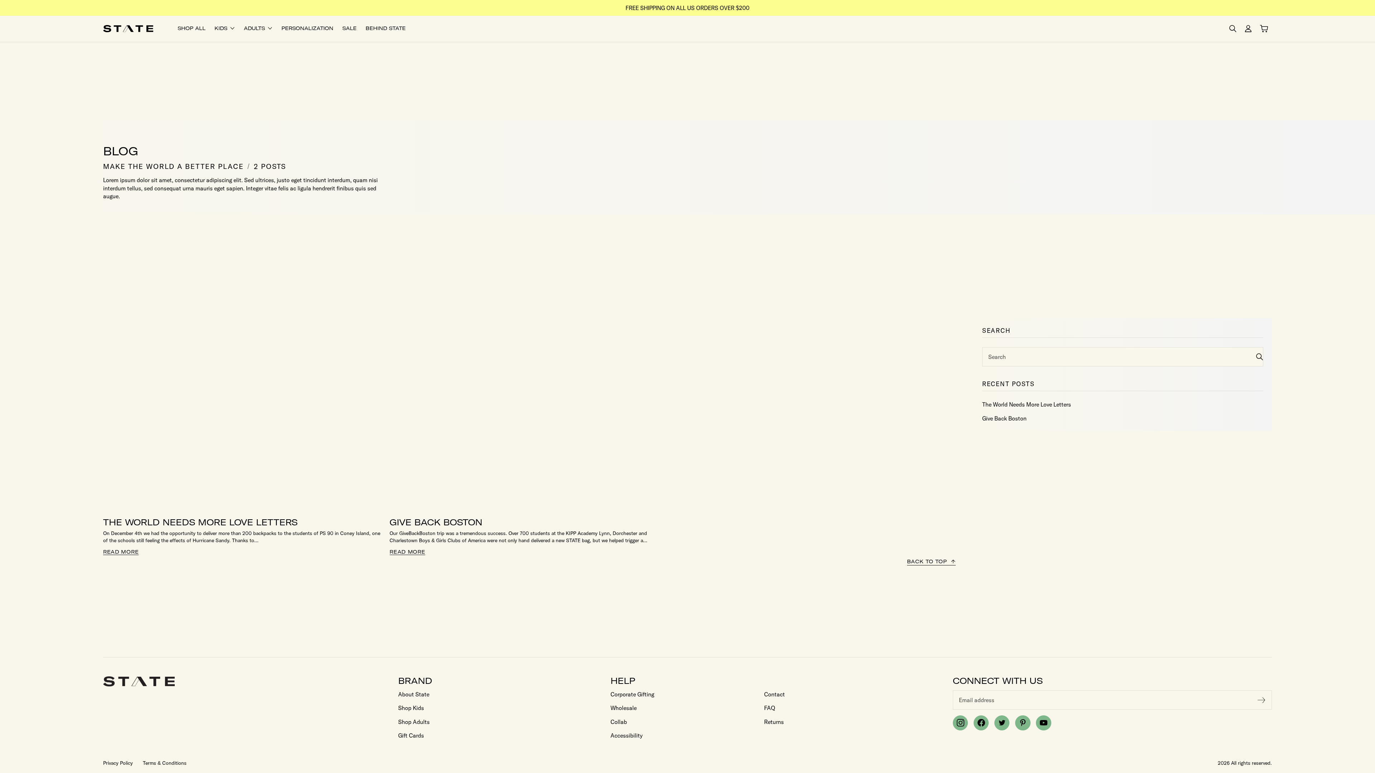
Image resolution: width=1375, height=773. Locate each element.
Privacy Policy (118, 763)
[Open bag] (1264, 28)
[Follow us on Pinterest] (1022, 722)
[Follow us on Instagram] (960, 722)
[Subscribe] (1261, 700)
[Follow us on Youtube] (1043, 722)
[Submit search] (1259, 356)
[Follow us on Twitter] (1001, 722)
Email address (976, 700)
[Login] (1248, 28)
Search (997, 357)
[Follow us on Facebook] (981, 722)
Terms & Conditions (165, 763)
